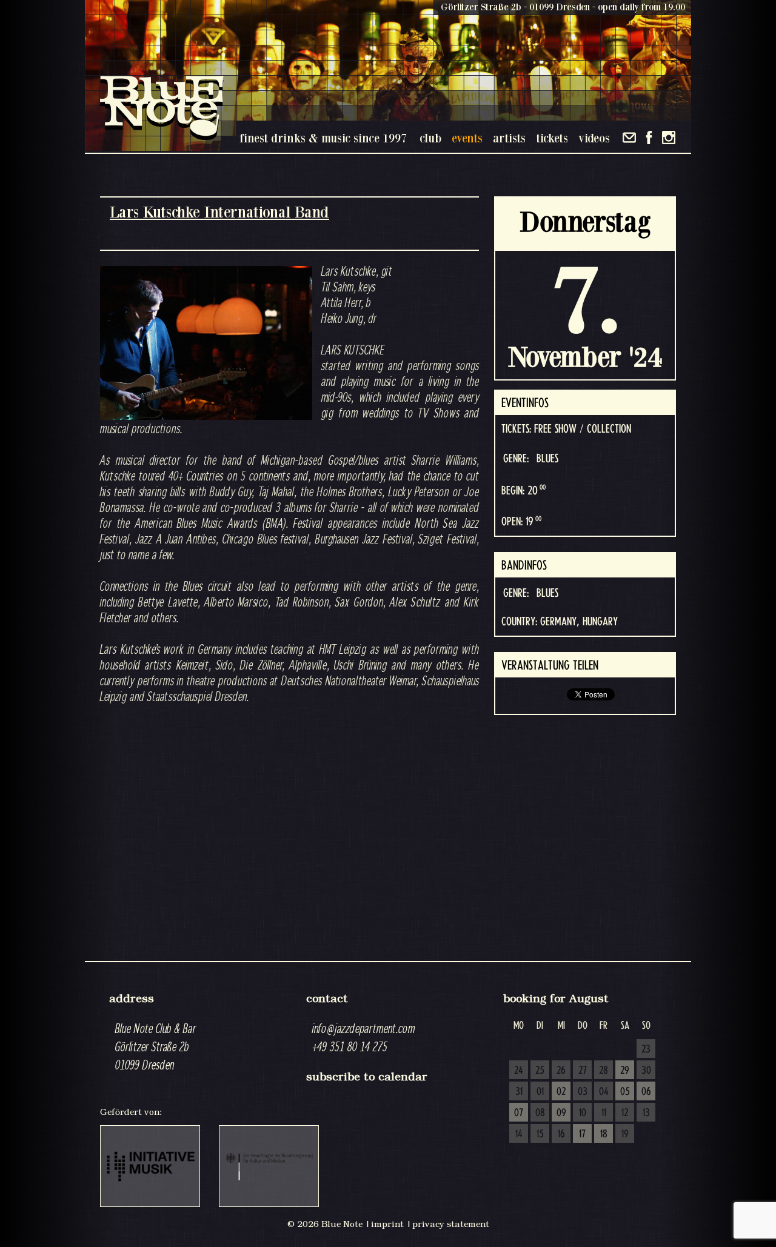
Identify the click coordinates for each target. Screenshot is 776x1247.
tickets (552, 138)
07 (518, 1113)
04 (604, 1091)
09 (561, 1113)
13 (646, 1113)
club (430, 138)
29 (624, 1070)
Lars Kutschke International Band (219, 212)
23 (646, 1049)
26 (561, 1070)
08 (540, 1113)
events (467, 138)
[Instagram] (668, 137)
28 (603, 1070)
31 (519, 1091)
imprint (387, 1224)
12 (624, 1113)
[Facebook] (649, 137)
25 (539, 1070)
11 (603, 1113)
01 (540, 1091)
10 (582, 1113)
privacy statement (450, 1224)
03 (582, 1091)
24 (518, 1070)
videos (594, 138)
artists (509, 138)
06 (646, 1091)
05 (625, 1091)
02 (561, 1091)
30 (646, 1070)
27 (582, 1070)
